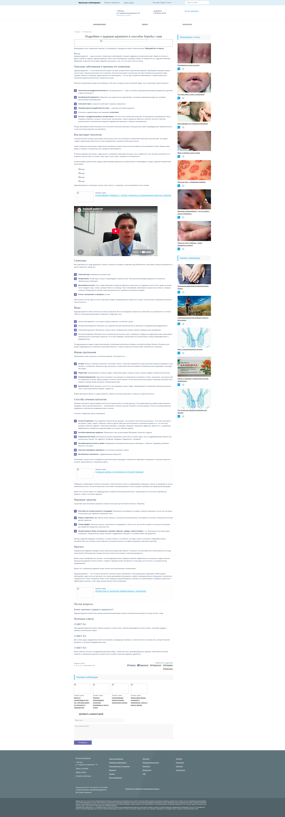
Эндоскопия (146, 770)
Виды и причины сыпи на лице (189, 153)
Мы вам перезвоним (191, 11)
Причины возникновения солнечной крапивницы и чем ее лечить (101, 702)
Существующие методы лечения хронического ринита (119, 700)
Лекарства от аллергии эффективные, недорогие (120, 591)
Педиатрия (180, 762)
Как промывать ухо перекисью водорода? (193, 123)
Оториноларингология (150, 762)
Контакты (187, 24)
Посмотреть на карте (124, 15)
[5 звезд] (82, 665)
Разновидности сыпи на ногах (188, 65)
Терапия (179, 759)
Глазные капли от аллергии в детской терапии (119, 472)
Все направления (115, 778)
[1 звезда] (75, 665)
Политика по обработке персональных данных (142, 789)
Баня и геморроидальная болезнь (190, 349)
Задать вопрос (129, 2)
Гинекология (180, 770)
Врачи (145, 24)
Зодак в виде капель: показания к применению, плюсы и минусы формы (139, 701)
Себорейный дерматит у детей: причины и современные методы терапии (133, 195)
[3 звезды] (79, 665)
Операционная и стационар (119, 766)
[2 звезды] (77, 665)
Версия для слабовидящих (89, 3)
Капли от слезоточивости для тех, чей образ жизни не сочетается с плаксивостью (81, 702)
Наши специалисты (116, 759)
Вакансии (112, 770)
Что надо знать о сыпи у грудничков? (191, 94)
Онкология (146, 766)
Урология (145, 759)
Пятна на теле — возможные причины (192, 182)
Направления (99, 24)
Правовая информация (112, 2)
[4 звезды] (81, 665)
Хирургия (179, 766)
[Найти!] (206, 2)
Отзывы (112, 774)
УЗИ (144, 774)
